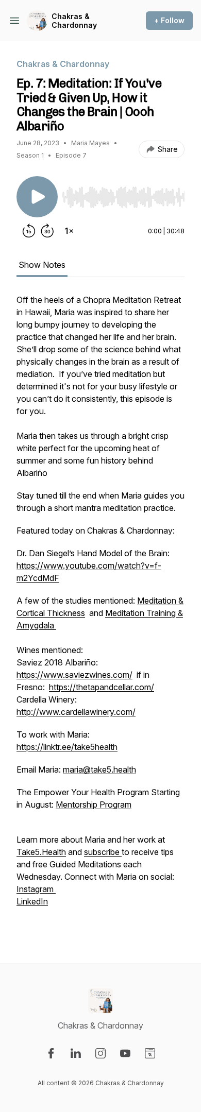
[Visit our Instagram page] (100, 1053)
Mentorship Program (93, 804)
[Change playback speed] (69, 231)
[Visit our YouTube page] (125, 1053)
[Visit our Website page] (150, 1053)
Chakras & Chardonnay (74, 21)
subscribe (103, 852)
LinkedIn (32, 901)
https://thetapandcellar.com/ (101, 687)
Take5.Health (41, 852)
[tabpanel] (100, 612)
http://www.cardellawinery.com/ (76, 712)
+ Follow (169, 20)
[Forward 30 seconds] (47, 231)
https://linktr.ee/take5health (67, 747)
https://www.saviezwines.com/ (74, 675)
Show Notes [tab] (42, 265)
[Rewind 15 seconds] (29, 231)
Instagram (36, 889)
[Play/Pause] (37, 196)
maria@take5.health (99, 769)
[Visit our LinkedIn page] (76, 1053)
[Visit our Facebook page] (51, 1053)
